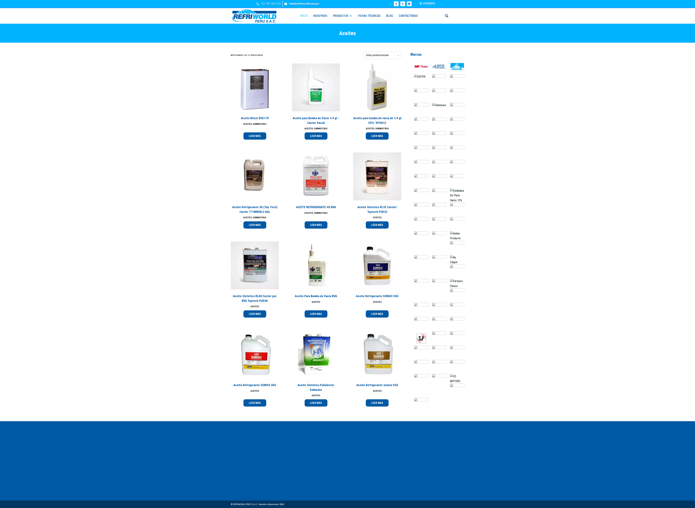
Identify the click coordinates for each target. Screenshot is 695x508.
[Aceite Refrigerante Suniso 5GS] (377, 354)
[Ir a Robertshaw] (419, 324)
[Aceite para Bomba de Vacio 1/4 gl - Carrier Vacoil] (316, 87)
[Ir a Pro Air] (455, 295)
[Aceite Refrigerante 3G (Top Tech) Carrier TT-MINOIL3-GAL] (255, 176)
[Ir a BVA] (455, 95)
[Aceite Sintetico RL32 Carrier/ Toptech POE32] (377, 176)
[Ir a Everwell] (419, 167)
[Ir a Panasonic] (419, 286)
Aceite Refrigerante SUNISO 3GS (377, 296)
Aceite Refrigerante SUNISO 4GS (254, 385)
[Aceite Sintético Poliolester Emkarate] (316, 354)
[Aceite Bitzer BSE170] (255, 87)
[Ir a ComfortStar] (419, 124)
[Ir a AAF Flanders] (419, 67)
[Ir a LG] (455, 247)
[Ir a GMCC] (437, 181)
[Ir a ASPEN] (417, 76)
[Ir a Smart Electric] (455, 324)
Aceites (247, 124)
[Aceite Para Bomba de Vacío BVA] (316, 265)
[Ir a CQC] (419, 138)
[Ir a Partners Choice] (455, 283)
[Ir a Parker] (437, 286)
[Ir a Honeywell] (437, 209)
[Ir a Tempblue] (437, 352)
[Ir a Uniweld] (437, 381)
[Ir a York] (419, 405)
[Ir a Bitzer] (419, 95)
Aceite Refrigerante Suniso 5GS (377, 385)
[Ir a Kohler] (455, 236)
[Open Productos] (350, 16)
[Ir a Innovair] (419, 238)
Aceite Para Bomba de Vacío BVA (316, 296)
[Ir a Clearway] (455, 109)
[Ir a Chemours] (437, 105)
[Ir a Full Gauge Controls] (455, 167)
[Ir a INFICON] (455, 224)
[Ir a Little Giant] (419, 262)
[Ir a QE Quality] (419, 309)
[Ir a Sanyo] (437, 324)
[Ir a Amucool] (455, 67)
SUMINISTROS (259, 124)
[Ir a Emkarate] (455, 152)
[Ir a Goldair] (455, 181)
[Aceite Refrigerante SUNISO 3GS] (377, 265)
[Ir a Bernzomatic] (455, 81)
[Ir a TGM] (455, 352)
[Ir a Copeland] (437, 124)
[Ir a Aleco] (437, 67)
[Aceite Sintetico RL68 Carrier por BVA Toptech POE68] (255, 265)
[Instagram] (402, 3)
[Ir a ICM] (419, 224)
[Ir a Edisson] (419, 152)
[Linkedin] (409, 3)
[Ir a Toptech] (437, 366)
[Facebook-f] (396, 3)
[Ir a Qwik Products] (437, 309)
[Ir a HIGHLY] (419, 209)
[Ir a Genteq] (419, 181)
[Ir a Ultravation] (419, 381)
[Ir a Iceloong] (455, 209)
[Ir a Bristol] (437, 93)
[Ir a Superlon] (437, 338)
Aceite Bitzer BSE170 (255, 118)
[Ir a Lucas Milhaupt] (437, 262)
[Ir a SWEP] (455, 338)
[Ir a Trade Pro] (455, 366)
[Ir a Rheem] (455, 309)
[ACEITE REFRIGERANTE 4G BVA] (316, 176)
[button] (447, 16)
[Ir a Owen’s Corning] (455, 271)
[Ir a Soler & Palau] (419, 338)
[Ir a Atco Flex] (437, 81)
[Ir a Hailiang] (437, 195)
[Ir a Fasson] (437, 167)
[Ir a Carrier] (419, 109)
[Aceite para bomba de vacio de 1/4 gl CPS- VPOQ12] (377, 87)
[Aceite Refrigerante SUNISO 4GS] (255, 354)
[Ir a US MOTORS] (455, 378)
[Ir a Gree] (419, 195)
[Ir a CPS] (455, 124)
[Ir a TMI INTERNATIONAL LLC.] (419, 366)
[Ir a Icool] (437, 224)
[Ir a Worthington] (455, 390)
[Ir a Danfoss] (437, 138)
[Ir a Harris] (455, 195)
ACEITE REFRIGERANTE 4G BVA (316, 207)
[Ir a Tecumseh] (419, 352)
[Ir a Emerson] (437, 152)
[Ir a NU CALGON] (455, 259)
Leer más (255, 136)
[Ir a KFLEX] (437, 238)
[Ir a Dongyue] (455, 138)
